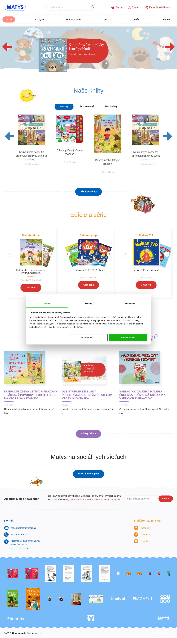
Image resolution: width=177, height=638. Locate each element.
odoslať (166, 498)
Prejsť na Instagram (88, 474)
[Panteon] (33, 599)
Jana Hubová (108, 172)
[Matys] (163, 618)
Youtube (144, 541)
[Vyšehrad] (128, 573)
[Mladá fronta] (96, 599)
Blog (106, 19)
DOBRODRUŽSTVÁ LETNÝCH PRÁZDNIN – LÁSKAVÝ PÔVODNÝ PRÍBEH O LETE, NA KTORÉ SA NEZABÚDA (30, 395)
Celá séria (31, 287)
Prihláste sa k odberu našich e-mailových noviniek (95, 499)
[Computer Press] (87, 573)
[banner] (15, 7)
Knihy (38, 19)
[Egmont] (159, 573)
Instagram (145, 528)
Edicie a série (73, 19)
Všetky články (88, 433)
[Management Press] (105, 573)
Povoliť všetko (128, 337)
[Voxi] (51, 573)
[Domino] (69, 573)
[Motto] (12, 573)
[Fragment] (142, 599)
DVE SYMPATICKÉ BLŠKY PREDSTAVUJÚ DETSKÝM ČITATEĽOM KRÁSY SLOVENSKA (87, 395)
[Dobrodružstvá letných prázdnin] (88, 51)
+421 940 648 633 (20, 534)
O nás (136, 19)
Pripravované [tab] (87, 106)
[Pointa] (61, 599)
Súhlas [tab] (47, 303)
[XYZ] (31, 573)
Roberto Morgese (32, 164)
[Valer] (76, 599)
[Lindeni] (118, 599)
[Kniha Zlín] (118, 573)
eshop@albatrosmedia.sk (23, 528)
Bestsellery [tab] (111, 106)
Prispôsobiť (86, 337)
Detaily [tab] (88, 303)
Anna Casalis (70, 162)
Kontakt (167, 19)
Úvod (9, 19)
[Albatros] (90, 618)
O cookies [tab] (130, 303)
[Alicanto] (15, 618)
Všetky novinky (88, 191)
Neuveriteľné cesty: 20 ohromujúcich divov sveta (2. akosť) (31, 156)
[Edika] (168, 573)
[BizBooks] (140, 573)
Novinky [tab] (64, 106)
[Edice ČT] (12, 599)
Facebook (145, 534)
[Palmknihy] (49, 599)
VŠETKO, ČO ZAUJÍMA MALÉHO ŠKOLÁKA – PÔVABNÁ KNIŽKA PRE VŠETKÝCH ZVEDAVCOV (142, 395)
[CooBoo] (165, 599)
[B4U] (150, 573)
